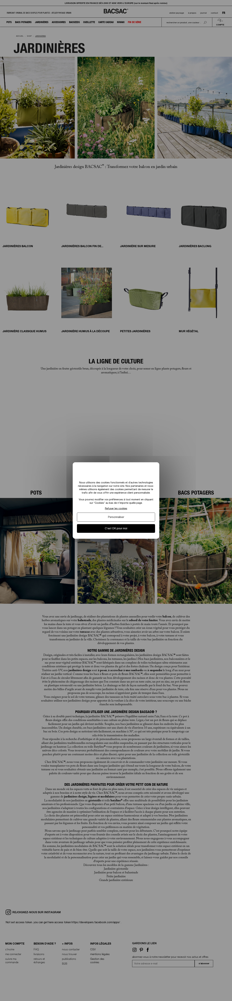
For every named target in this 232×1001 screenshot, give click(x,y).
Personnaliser (116, 516)
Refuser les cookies (116, 508)
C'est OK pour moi (116, 528)
